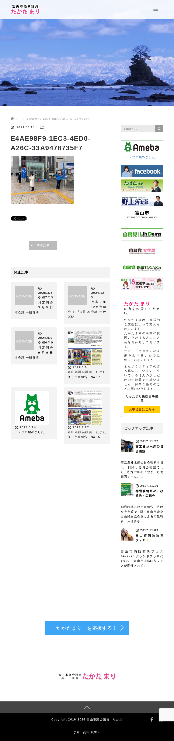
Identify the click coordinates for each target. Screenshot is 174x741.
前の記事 (43, 245)
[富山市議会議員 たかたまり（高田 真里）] (25, 9)
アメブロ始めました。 (31, 432)
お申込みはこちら (142, 409)
